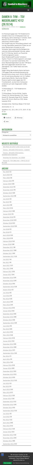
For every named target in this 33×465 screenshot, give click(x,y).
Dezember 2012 (8, 401)
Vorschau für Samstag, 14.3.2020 (14, 157)
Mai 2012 (6, 420)
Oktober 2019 (7, 193)
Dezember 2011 (8, 435)
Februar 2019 (7, 211)
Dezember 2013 (8, 371)
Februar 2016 (7, 308)
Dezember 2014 (8, 344)
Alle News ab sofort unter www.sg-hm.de (16, 147)
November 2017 (8, 250)
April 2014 (6, 359)
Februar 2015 (7, 338)
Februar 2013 (7, 395)
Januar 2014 (7, 368)
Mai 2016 (6, 299)
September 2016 (8, 287)
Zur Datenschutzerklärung (21, 463)
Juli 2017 (6, 259)
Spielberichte (5, 29)
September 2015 (8, 323)
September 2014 (8, 353)
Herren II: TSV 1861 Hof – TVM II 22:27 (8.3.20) (16, 162)
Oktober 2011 (7, 441)
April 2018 (6, 235)
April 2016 (6, 302)
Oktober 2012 (7, 407)
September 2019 (8, 196)
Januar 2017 (7, 274)
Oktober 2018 (7, 223)
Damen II (22, 27)
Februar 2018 (7, 241)
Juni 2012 (6, 417)
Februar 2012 (7, 429)
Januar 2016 (7, 311)
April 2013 (6, 389)
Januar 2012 (7, 432)
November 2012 (8, 404)
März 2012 (6, 426)
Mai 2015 (6, 329)
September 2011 (8, 444)
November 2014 (8, 347)
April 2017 (6, 265)
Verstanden (7, 463)
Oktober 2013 (7, 377)
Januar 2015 (7, 341)
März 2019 (6, 208)
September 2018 (8, 226)
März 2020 (6, 178)
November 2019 (8, 190)
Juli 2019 (6, 199)
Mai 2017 (6, 262)
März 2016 (6, 305)
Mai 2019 (6, 202)
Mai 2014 (6, 356)
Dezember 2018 (8, 217)
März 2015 (6, 335)
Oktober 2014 (7, 350)
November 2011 (8, 438)
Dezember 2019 (8, 187)
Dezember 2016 (8, 277)
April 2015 (6, 332)
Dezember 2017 (8, 247)
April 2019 (6, 205)
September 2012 (8, 410)
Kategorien (5, 132)
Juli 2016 (6, 293)
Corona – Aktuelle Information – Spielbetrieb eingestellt (13, 154)
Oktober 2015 (7, 320)
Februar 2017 (7, 271)
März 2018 (6, 238)
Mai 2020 (6, 172)
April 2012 (6, 423)
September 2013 (8, 380)
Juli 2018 (6, 229)
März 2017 (6, 268)
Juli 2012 (6, 413)
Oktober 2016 (7, 283)
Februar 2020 (7, 181)
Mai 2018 (6, 232)
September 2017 (8, 256)
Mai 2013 (6, 386)
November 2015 (8, 317)
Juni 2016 (6, 296)
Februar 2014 (7, 365)
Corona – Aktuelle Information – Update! (16, 150)
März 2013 (6, 392)
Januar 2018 (7, 244)
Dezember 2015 (8, 314)
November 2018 (8, 220)
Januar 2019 (7, 214)
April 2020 (6, 175)
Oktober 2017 (7, 253)
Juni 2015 (6, 326)
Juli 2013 (6, 383)
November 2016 (8, 280)
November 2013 (8, 374)
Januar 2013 (7, 398)
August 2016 (7, 290)
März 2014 (6, 362)
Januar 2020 (7, 184)
